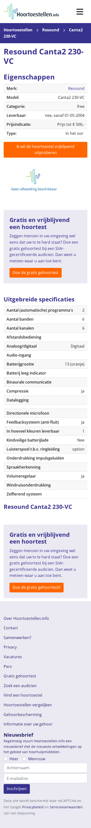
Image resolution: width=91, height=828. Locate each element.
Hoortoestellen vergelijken (28, 705)
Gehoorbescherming (23, 714)
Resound (50, 30)
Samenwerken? (17, 637)
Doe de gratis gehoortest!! (36, 587)
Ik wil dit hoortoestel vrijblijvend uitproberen (45, 149)
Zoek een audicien (20, 685)
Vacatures (13, 656)
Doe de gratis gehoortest (35, 272)
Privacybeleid (33, 807)
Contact (11, 628)
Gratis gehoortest (20, 676)
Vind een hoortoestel (23, 695)
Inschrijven (17, 788)
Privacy (10, 647)
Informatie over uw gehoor (28, 724)
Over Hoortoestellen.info (26, 618)
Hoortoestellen (18, 30)
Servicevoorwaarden (66, 807)
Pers (8, 666)
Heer (13, 758)
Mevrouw (36, 758)
